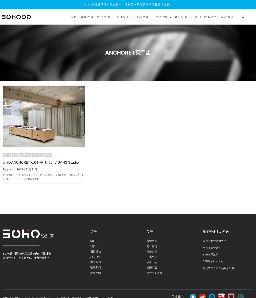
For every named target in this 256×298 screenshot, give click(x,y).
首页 (73, 17)
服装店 (47, 155)
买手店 (7, 155)
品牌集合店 (25, 155)
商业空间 (37, 155)
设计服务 (227, 17)
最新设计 (87, 17)
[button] (243, 17)
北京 (15, 155)
